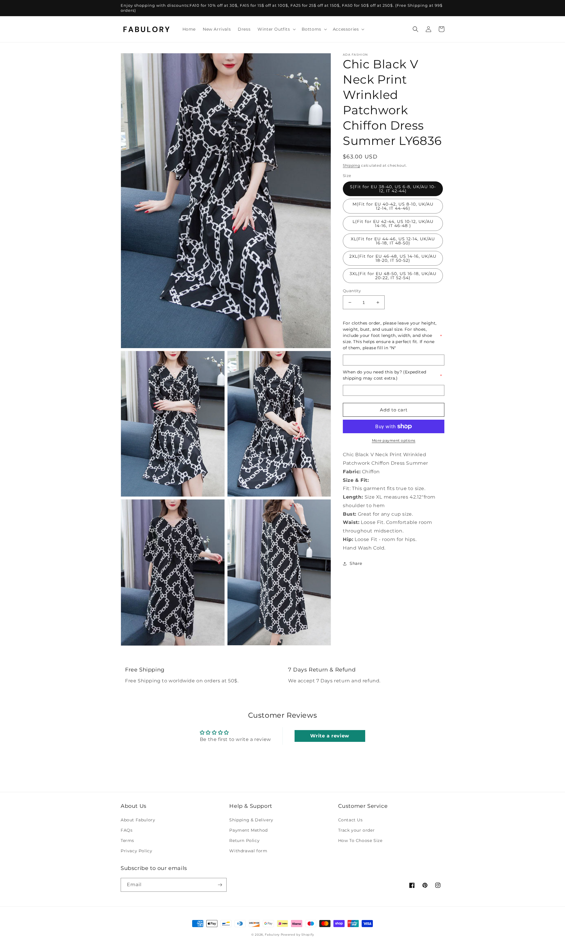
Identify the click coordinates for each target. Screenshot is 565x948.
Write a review (329, 736)
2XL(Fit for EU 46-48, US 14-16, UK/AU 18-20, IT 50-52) (392, 258)
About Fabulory (138, 820)
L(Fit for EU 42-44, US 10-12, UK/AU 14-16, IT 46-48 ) (393, 223)
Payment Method (248, 830)
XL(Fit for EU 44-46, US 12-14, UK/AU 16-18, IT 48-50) (393, 241)
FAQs (126, 830)
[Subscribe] (219, 885)
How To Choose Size (360, 840)
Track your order (356, 830)
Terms (127, 840)
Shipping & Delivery (251, 820)
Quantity (352, 290)
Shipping (351, 165)
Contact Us (350, 820)
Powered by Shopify (297, 935)
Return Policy (244, 840)
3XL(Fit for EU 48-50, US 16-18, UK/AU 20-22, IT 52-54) (393, 275)
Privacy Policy (136, 850)
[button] (276, 29)
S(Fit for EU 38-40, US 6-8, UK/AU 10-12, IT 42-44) (393, 188)
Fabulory (272, 935)
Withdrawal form (248, 850)
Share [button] (356, 563)
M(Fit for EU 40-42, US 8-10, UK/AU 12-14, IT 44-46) (393, 206)
